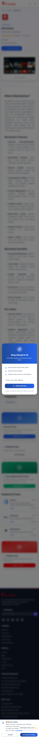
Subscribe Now (21, 386)
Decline (10, 735)
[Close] (34, 346)
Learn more (18, 730)
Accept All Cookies (29, 735)
